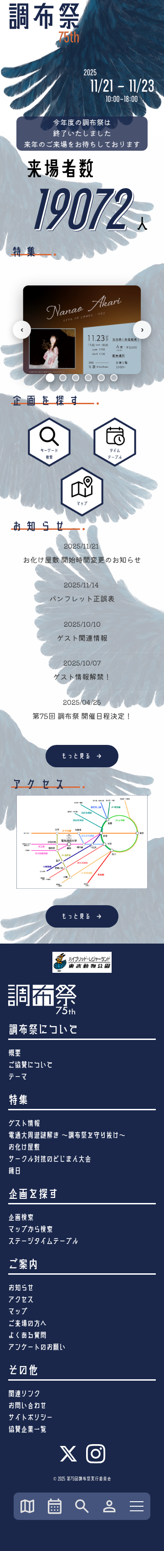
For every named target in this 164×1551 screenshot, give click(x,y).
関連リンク (24, 1394)
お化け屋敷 (24, 1147)
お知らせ (21, 1288)
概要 (14, 1053)
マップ (17, 1311)
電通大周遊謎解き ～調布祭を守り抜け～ (66, 1135)
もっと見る (82, 755)
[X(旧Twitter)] (68, 1460)
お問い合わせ (27, 1405)
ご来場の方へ (27, 1323)
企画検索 (21, 1217)
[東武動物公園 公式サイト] (82, 962)
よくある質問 (27, 1335)
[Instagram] (95, 1462)
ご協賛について (30, 1065)
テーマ (17, 1077)
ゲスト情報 (24, 1123)
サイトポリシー (30, 1417)
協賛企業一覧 (27, 1429)
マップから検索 (30, 1229)
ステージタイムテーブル (43, 1241)
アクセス (21, 1299)
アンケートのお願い (37, 1347)
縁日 (14, 1171)
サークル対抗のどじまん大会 (49, 1159)
